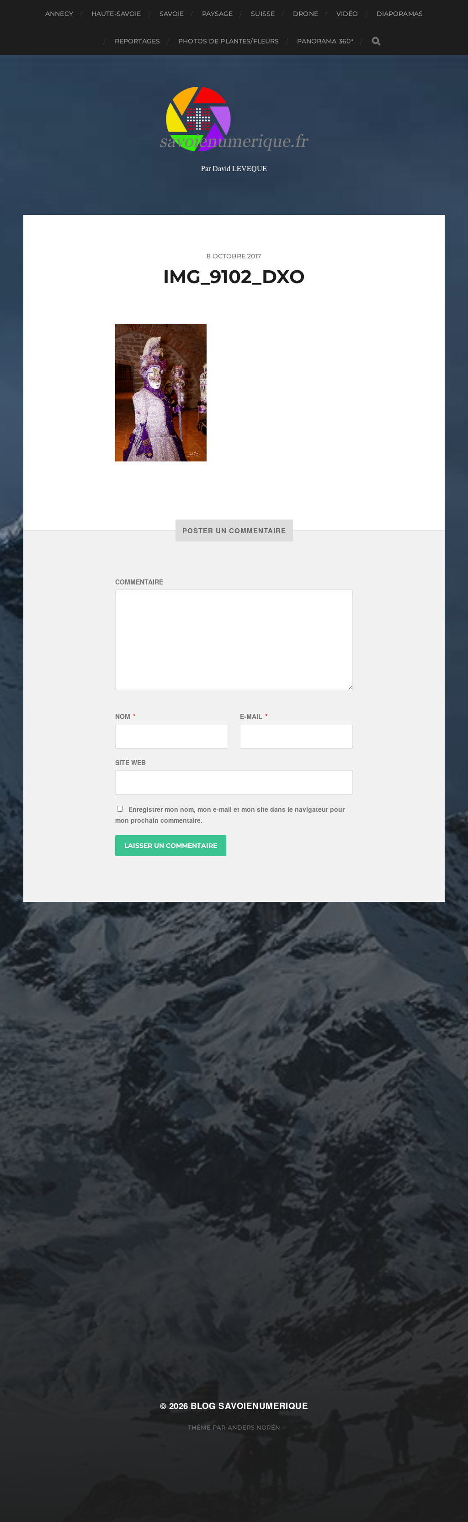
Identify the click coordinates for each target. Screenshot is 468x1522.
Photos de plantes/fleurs (228, 41)
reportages (137, 41)
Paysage (217, 14)
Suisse (263, 14)
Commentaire (139, 581)
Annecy (59, 14)
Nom (125, 716)
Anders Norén (254, 1427)
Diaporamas (400, 14)
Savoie (172, 14)
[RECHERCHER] (376, 41)
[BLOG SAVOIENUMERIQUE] (234, 119)
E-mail (253, 716)
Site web (130, 762)
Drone (305, 14)
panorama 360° (325, 41)
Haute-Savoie (116, 14)
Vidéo (347, 14)
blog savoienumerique (249, 1405)
